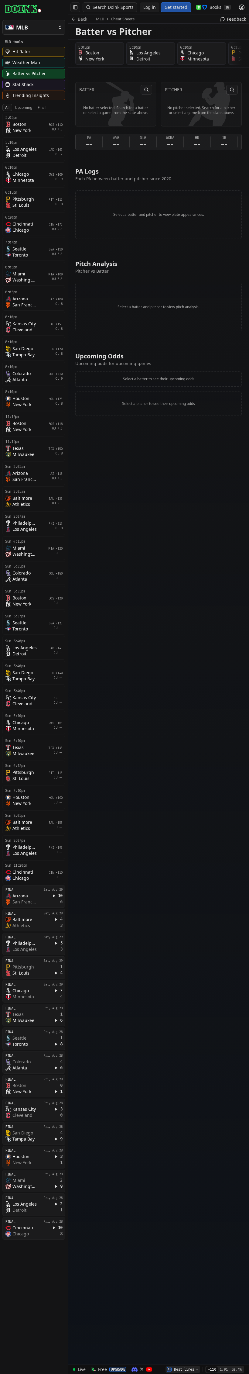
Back (82, 19)
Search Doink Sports (113, 7)
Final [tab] (42, 107)
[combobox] (182, 1369)
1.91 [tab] (224, 1369)
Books (219, 7)
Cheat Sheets (123, 19)
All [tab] (7, 107)
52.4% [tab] (236, 1369)
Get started (176, 7)
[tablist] (25, 107)
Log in (149, 7)
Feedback (236, 19)
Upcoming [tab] (23, 107)
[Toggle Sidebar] (67, 687)
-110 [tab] (212, 1369)
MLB (100, 19)
